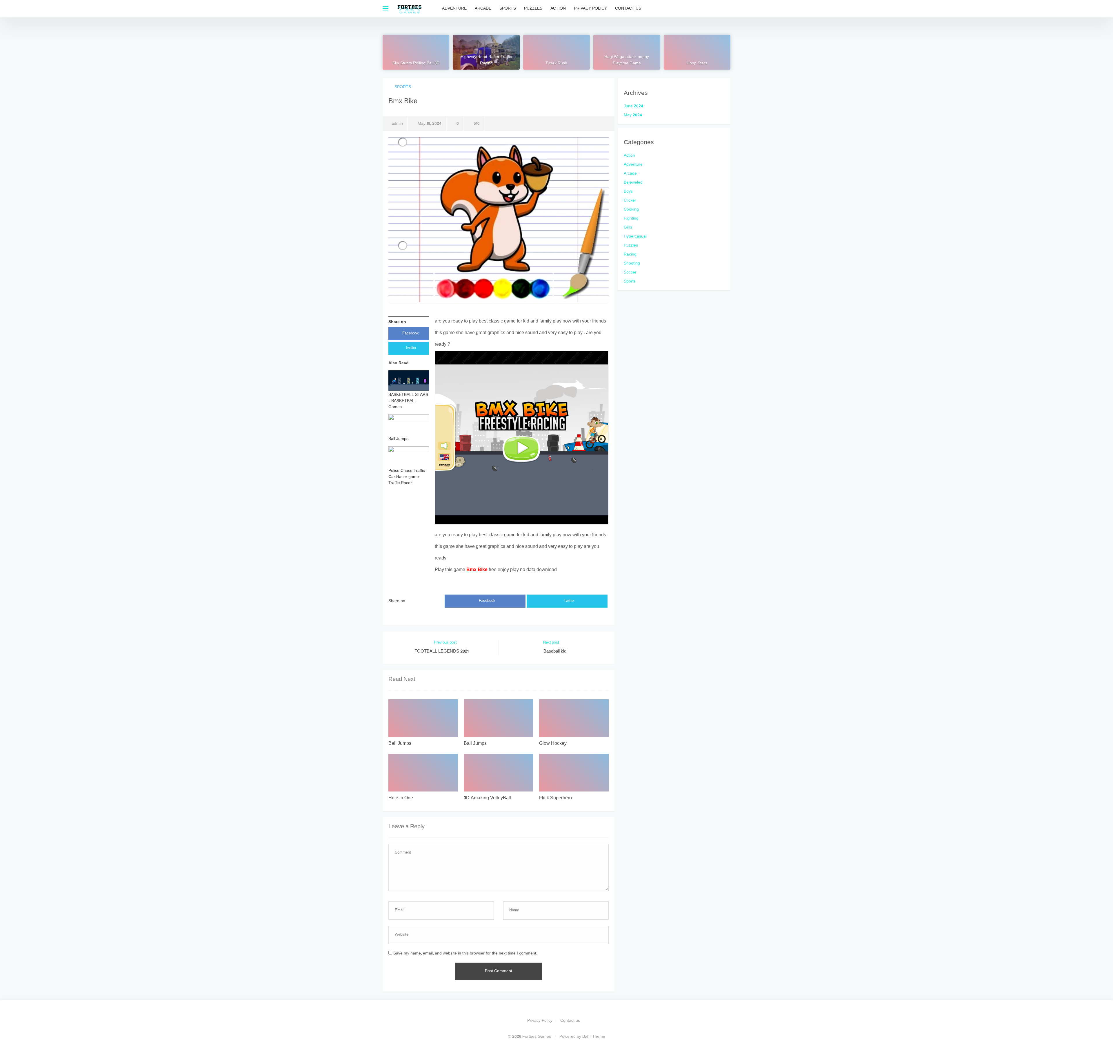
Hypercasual (635, 236)
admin (397, 123)
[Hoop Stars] (697, 52)
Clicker (630, 200)
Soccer (630, 272)
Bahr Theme (593, 1036)
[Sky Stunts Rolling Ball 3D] (416, 52)
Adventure (454, 8)
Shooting (632, 263)
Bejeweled (633, 182)
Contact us (628, 8)
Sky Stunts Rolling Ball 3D (415, 63)
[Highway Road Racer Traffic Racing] (486, 52)
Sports (507, 8)
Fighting (631, 218)
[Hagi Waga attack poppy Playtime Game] (626, 52)
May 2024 (633, 115)
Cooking (631, 209)
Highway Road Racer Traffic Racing (486, 60)
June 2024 (633, 106)
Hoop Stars (697, 63)
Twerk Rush (556, 63)
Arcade (483, 8)
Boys (628, 191)
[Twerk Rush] (556, 52)
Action (558, 8)
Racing (630, 254)
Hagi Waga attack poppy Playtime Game (626, 60)
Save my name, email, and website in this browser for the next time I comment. (465, 953)
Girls (628, 227)
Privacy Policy (590, 8)
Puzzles (533, 8)
